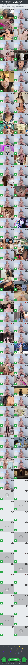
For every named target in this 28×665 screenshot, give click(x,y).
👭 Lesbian (11, 653)
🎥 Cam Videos (21, 659)
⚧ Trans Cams (13, 655)
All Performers (20, 663)
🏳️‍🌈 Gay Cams (5, 655)
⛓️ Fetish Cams (6, 657)
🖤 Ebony (10, 646)
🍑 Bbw (18, 651)
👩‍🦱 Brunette (5, 651)
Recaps (16, 663)
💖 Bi (16, 653)
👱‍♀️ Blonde (24, 648)
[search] (24, 659)
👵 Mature (13, 648)
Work (13, 663)
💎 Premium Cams (22, 655)
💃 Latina (16, 646)
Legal (25, 663)
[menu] (3, 659)
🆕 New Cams (21, 653)
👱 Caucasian (22, 646)
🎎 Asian (5, 646)
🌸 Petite (23, 651)
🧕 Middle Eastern (6, 648)
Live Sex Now (14, 659)
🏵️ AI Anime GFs (21, 657)
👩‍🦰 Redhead (12, 651)
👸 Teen (19, 648)
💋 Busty (5, 653)
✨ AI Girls (13, 657)
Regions (9, 663)
